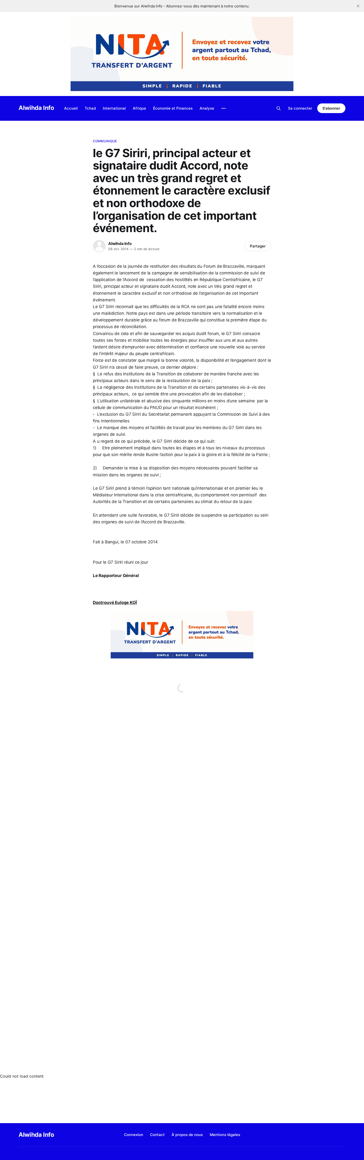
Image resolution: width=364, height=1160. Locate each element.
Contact (157, 1134)
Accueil (71, 108)
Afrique (139, 108)
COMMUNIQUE (105, 141)
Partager (258, 246)
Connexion (133, 1134)
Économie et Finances (173, 108)
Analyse (207, 108)
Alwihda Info (36, 107)
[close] (358, 6)
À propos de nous (187, 1134)
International (114, 108)
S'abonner (331, 108)
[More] (224, 108)
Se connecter (300, 108)
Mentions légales (225, 1134)
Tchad (90, 108)
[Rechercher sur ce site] (279, 108)
